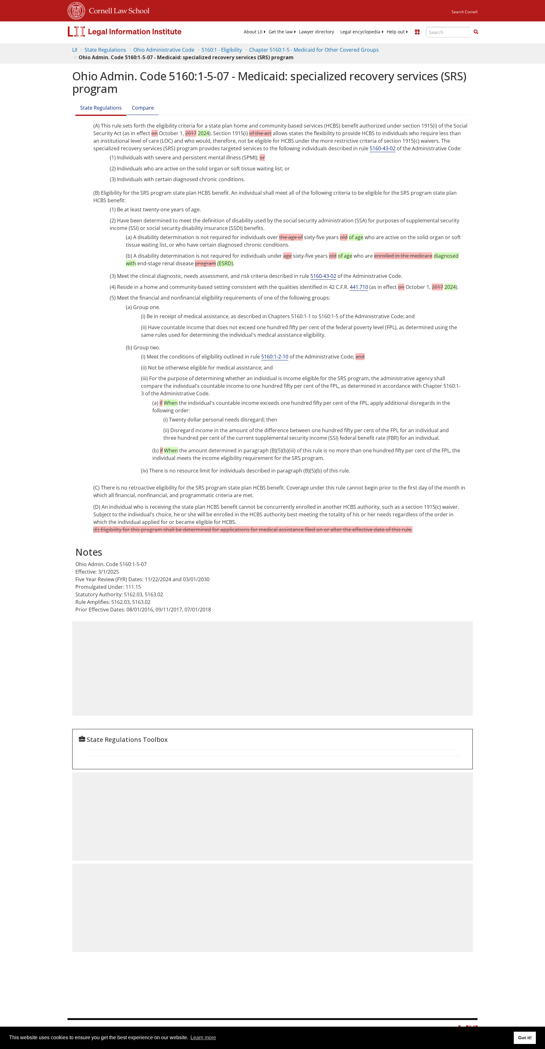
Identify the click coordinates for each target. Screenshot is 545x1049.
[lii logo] (138, 31)
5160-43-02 (383, 148)
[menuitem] (253, 32)
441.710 (359, 287)
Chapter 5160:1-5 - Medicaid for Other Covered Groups (314, 49)
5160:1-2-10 (274, 356)
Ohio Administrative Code (163, 49)
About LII (253, 32)
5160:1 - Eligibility (222, 49)
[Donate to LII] (417, 32)
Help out (396, 32)
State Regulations (105, 49)
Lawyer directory (316, 32)
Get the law (281, 32)
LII (74, 49)
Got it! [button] (525, 1037)
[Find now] (476, 32)
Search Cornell (465, 11)
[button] (476, 32)
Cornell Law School (117, 10)
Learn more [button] (203, 1037)
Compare (143, 107)
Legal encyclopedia (360, 32)
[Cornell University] (76, 10)
